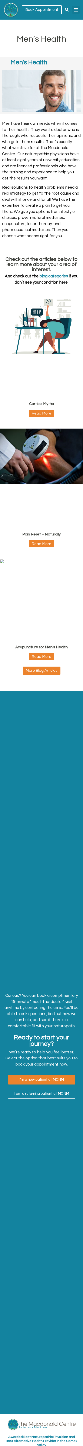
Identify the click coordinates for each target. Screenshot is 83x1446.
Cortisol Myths (41, 404)
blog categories (53, 276)
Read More (41, 413)
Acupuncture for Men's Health (41, 647)
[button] (76, 10)
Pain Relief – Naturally (41, 534)
